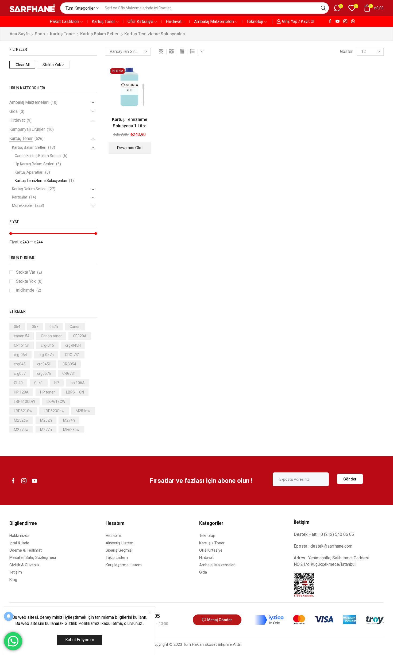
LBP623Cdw (54, 411)
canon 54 (21, 336)
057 (35, 326)
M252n (46, 420)
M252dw (21, 420)
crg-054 (20, 355)
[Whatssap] (353, 21)
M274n (69, 420)
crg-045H (73, 345)
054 (17, 326)
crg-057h (46, 355)
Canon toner (51, 336)
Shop (40, 33)
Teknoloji (254, 21)
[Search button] (323, 8)
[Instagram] (345, 21)
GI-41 (38, 383)
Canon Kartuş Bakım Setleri (38, 156)
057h (53, 326)
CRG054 (69, 364)
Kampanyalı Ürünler (27, 129)
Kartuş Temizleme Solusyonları (41, 180)
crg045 (20, 364)
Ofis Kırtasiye (140, 21)
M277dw (21, 429)
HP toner (47, 392)
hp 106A (78, 383)
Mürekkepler (22, 205)
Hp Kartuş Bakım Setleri (34, 164)
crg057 (20, 373)
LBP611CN (75, 392)
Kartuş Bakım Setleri (100, 33)
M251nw (83, 411)
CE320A (80, 336)
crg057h (44, 373)
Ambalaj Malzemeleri (214, 21)
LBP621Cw (23, 411)
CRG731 (69, 373)
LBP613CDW (24, 401)
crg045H (44, 364)
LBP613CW (56, 401)
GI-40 (18, 383)
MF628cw (71, 429)
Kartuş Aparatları (29, 172)
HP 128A (21, 392)
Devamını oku (129, 147)
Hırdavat (174, 21)
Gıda (13, 111)
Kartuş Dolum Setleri (29, 189)
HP (56, 383)
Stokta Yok (52, 65)
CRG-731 (72, 355)
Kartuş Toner (103, 21)
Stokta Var (29, 272)
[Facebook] (330, 21)
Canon (75, 326)
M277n (46, 429)
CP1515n (21, 345)
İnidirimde (28, 290)
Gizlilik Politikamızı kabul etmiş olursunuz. (104, 623)
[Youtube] (338, 21)
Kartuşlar (19, 197)
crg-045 (47, 345)
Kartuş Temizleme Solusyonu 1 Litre (129, 122)
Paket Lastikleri (64, 21)
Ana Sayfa (20, 33)
